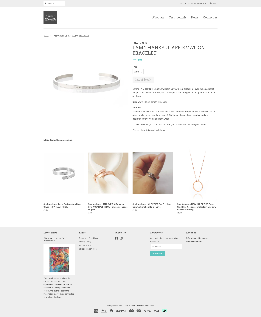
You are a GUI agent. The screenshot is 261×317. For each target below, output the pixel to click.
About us (158, 17)
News (194, 17)
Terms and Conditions (88, 238)
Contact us (210, 17)
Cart (215, 3)
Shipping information (88, 248)
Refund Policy (85, 245)
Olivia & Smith (129, 305)
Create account (198, 3)
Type (135, 66)
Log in (183, 3)
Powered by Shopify (145, 305)
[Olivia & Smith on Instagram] (121, 238)
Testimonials (178, 17)
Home (46, 36)
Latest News (50, 232)
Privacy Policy (85, 241)
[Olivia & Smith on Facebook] (116, 238)
